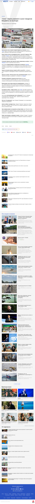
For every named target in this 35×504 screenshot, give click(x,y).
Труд (21, 89)
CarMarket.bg (28, 493)
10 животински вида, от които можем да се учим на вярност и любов (9, 422)
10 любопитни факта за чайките (23, 410)
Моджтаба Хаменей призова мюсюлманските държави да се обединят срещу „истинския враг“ (24, 325)
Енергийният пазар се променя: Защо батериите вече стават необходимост (18, 177)
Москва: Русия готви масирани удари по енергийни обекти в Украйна (25, 355)
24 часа (7, 55)
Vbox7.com (6, 493)
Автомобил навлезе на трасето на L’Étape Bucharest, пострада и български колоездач (19, 161)
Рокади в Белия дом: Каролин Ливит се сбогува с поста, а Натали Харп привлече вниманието (25, 217)
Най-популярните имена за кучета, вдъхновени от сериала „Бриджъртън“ (18, 182)
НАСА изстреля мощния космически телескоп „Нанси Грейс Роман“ (25, 247)
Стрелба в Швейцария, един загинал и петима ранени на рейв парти (25, 364)
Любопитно (23, 1)
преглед (7, 126)
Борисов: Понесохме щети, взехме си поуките (25, 315)
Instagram (29, 132)
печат (3, 126)
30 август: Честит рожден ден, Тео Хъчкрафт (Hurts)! (25, 398)
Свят (19, 1)
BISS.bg (32, 493)
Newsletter (13, 132)
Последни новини (8, 214)
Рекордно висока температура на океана (15, 445)
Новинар (27, 64)
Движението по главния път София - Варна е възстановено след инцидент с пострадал (25, 276)
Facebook (24, 132)
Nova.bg (18, 493)
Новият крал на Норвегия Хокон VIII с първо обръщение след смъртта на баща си (20, 199)
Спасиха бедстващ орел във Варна (24, 285)
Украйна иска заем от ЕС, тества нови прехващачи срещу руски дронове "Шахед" (24, 257)
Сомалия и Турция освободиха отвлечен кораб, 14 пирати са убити (19, 204)
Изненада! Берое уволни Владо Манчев (15, 462)
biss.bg (9, 178)
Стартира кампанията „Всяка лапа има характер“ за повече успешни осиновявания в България (20, 430)
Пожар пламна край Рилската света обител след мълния (18, 165)
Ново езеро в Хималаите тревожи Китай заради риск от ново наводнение (24, 296)
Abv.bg (3, 493)
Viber (9, 132)
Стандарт (24, 75)
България (15, 1)
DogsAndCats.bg (23, 493)
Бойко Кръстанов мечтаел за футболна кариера (16, 456)
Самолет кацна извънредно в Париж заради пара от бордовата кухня (25, 267)
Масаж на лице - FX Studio (23, 237)
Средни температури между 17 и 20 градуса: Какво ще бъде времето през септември (20, 479)
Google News (19, 132)
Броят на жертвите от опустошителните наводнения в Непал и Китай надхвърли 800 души (25, 227)
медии (11, 126)
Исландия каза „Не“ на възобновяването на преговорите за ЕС (25, 374)
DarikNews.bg (14, 493)
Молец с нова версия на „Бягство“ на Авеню (9, 410)
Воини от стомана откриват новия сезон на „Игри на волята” (19, 451)
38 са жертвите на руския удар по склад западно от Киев (24, 306)
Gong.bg (10, 493)
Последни (11, 1)
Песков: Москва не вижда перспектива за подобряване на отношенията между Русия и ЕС (18, 193)
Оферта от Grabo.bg (20, 238)
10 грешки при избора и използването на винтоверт (9, 398)
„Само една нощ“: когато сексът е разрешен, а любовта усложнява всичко (25, 422)
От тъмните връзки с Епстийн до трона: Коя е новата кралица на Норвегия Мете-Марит (19, 188)
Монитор (4, 62)
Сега (3, 51)
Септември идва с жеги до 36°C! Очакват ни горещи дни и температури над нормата (20, 155)
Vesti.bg (5, 1)
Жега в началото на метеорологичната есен (15, 440)
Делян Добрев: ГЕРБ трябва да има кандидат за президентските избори (25, 335)
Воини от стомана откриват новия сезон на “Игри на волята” (24, 345)
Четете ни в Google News (18, 490)
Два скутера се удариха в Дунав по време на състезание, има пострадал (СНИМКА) (20, 474)
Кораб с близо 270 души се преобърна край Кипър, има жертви (19, 171)
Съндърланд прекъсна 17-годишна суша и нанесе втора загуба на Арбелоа (19, 468)
